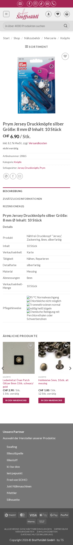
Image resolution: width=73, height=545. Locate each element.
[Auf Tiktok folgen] (41, 3)
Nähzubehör (32, 38)
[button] (20, 4)
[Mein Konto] (48, 14)
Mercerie (50, 38)
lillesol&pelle (15, 453)
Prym (42, 167)
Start (6, 38)
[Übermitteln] (65, 25)
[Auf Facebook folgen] (29, 3)
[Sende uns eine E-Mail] (47, 3)
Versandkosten (38, 143)
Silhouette (13, 499)
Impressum (61, 529)
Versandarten (24, 531)
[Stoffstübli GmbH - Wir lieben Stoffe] (27, 14)
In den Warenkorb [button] (16, 400)
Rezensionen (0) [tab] (13, 206)
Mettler (12, 493)
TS (62, 540)
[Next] (70, 376)
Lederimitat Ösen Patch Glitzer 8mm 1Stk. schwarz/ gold (18, 383)
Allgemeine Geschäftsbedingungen (28, 529)
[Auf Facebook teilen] (13, 176)
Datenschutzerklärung (37, 534)
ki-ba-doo (13, 466)
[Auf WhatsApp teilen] (6, 176)
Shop (17, 38)
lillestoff (12, 460)
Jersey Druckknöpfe (28, 167)
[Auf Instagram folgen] (35, 3)
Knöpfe (65, 38)
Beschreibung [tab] (12, 191)
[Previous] (3, 376)
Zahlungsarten (47, 531)
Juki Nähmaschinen (19, 486)
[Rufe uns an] (53, 3)
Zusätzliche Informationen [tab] (22, 198)
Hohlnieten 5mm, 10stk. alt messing (53, 382)
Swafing (12, 446)
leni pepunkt (14, 473)
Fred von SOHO (17, 479)
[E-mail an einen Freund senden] (20, 176)
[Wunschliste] (58, 14)
